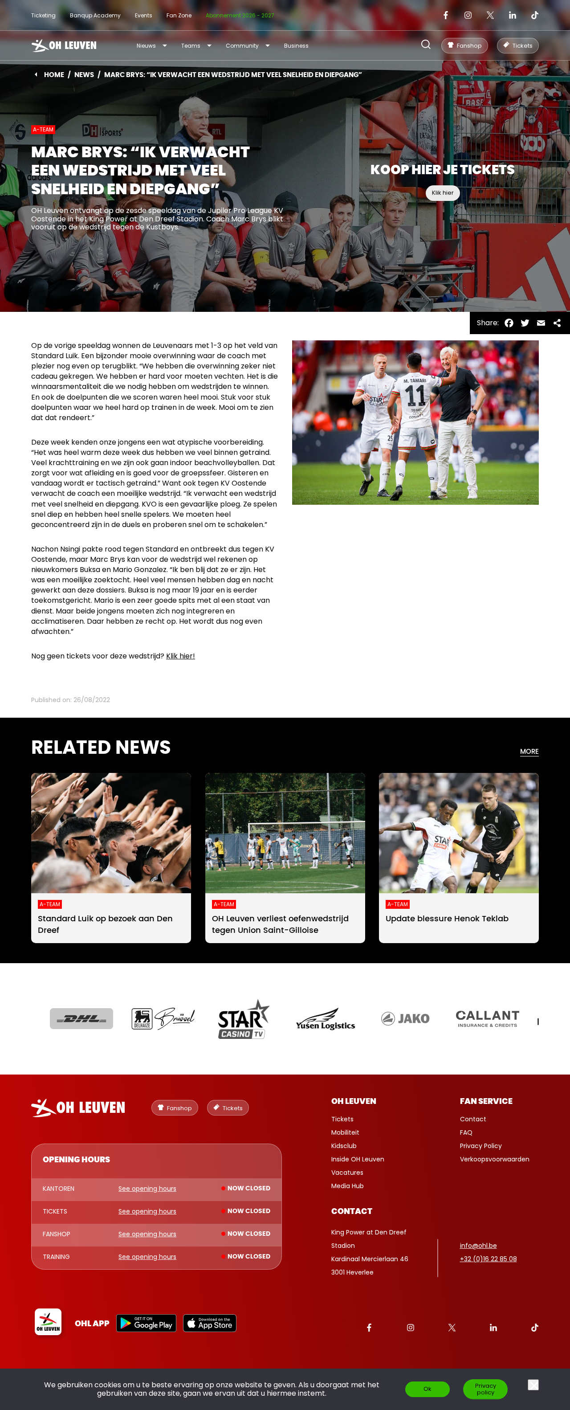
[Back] (36, 74)
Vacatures (347, 1172)
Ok (427, 1389)
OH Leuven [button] (353, 1102)
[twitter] (490, 15)
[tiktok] (535, 15)
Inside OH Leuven (357, 1159)
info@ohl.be (478, 1245)
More (529, 751)
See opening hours (147, 1189)
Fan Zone (179, 15)
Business (296, 45)
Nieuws (146, 45)
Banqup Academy (95, 15)
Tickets (342, 1119)
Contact (473, 1119)
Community (242, 45)
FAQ (466, 1132)
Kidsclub (344, 1145)
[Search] (426, 45)
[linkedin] (513, 15)
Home (54, 75)
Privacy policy (485, 1389)
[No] (533, 1384)
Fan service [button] (486, 1102)
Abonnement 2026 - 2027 (240, 15)
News (84, 75)
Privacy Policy (481, 1145)
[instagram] (468, 15)
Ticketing (43, 15)
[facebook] (446, 15)
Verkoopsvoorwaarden (494, 1159)
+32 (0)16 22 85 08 (488, 1259)
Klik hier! (180, 656)
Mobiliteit (345, 1132)
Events (143, 15)
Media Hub (347, 1185)
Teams (190, 45)
